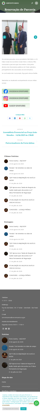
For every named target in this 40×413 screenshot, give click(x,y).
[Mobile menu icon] (36, 3)
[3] (14, 37)
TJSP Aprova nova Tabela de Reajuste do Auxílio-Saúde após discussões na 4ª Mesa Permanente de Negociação (22, 190)
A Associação (6, 386)
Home (4, 382)
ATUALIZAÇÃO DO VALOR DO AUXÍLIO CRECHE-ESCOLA (21, 201)
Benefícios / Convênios (9, 391)
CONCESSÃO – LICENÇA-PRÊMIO (20, 209)
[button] (4, 37)
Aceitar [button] (23, 409)
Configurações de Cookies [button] (10, 409)
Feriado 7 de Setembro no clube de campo (20, 169)
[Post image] (6, 161)
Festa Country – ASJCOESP (17, 161)
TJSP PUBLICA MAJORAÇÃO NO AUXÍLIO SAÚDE (22, 179)
